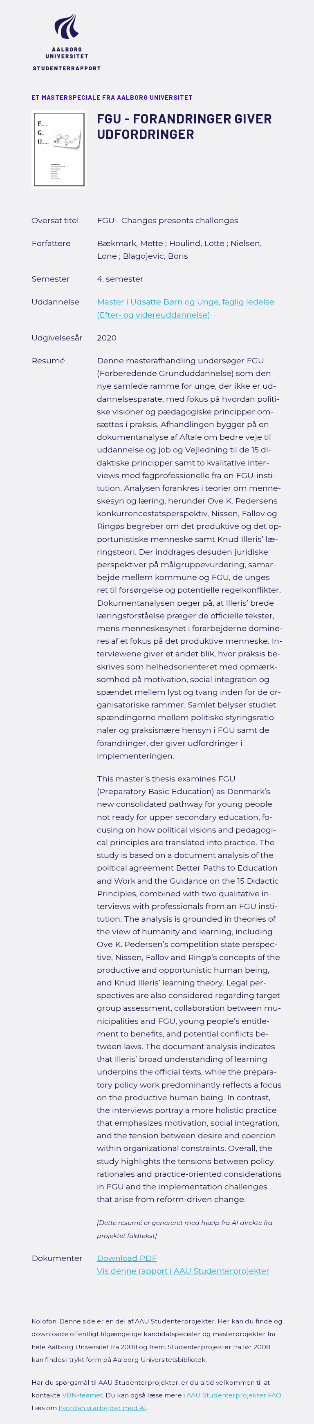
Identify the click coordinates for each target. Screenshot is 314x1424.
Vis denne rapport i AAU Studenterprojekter (183, 1271)
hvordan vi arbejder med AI (102, 1408)
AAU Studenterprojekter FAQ (233, 1395)
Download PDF (127, 1258)
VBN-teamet (82, 1395)
